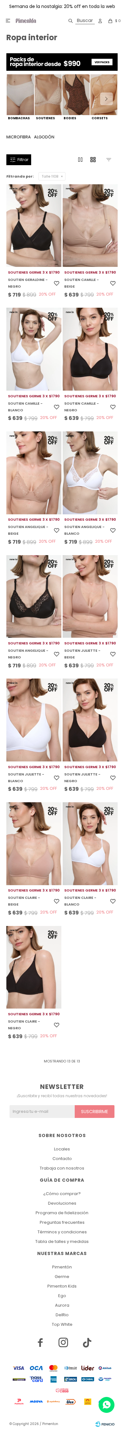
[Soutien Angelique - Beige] (33, 472)
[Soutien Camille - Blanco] (33, 349)
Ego (62, 1296)
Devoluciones (62, 1203)
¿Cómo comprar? (62, 1194)
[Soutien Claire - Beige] (33, 843)
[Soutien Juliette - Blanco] (33, 720)
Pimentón (62, 1267)
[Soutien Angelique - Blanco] (90, 472)
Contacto (62, 1159)
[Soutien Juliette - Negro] (90, 720)
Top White (62, 1324)
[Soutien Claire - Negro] (33, 967)
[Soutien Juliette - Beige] (90, 596)
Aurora (62, 1305)
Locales (62, 1149)
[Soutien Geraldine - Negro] (33, 225)
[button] (80, 21)
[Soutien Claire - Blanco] (90, 843)
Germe (62, 1277)
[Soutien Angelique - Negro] (33, 596)
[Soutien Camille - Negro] (90, 349)
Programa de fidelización (62, 1213)
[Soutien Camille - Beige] (90, 225)
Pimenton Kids (62, 1286)
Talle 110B (50, 176)
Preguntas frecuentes (62, 1222)
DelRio (62, 1315)
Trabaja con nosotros (62, 1168)
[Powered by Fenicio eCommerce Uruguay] (104, 1424)
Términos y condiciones (62, 1232)
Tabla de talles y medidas (62, 1241)
